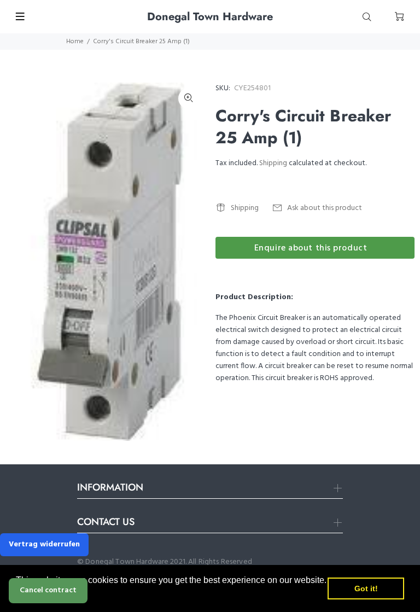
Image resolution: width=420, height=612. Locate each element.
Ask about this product (324, 208)
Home (75, 41)
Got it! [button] (366, 588)
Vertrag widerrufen (44, 544)
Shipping (273, 163)
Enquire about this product (311, 248)
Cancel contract (48, 590)
